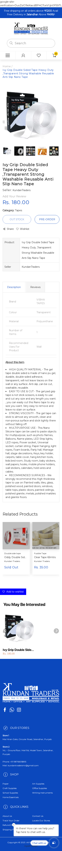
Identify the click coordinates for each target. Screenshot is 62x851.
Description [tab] (14, 287)
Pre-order (47, 219)
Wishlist (24, 229)
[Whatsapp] (12, 710)
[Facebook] (5, 710)
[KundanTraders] (31, 28)
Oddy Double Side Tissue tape (15, 557)
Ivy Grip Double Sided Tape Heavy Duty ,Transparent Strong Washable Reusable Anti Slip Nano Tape (18, 650)
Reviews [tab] (35, 287)
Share (10, 229)
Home (7, 66)
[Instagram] (19, 710)
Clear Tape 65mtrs (45, 557)
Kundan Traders (12, 561)
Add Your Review (14, 196)
